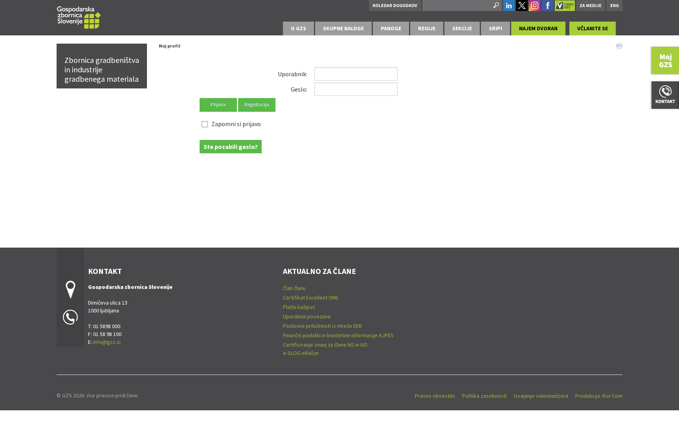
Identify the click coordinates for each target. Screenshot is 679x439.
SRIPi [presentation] (495, 28)
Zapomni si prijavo (236, 124)
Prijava (218, 104)
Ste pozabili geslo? (231, 147)
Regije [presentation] (426, 28)
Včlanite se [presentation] (592, 28)
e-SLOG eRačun (301, 352)
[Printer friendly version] (619, 45)
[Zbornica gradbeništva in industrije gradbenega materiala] (79, 16)
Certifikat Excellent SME (310, 297)
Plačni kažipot (299, 306)
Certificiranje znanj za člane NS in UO (325, 344)
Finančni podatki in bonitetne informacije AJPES (338, 335)
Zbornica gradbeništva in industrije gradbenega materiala (101, 69)
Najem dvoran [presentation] (538, 28)
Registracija (256, 104)
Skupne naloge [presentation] (343, 28)
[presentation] (298, 28)
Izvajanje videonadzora (541, 395)
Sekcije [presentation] (462, 28)
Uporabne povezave (307, 316)
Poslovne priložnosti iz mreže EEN (322, 325)
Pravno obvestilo (435, 395)
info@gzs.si (107, 341)
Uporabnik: (292, 74)
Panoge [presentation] (391, 28)
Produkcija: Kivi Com (598, 395)
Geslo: (299, 89)
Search (495, 5)
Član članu (294, 288)
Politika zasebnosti (484, 395)
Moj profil (169, 46)
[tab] (298, 28)
